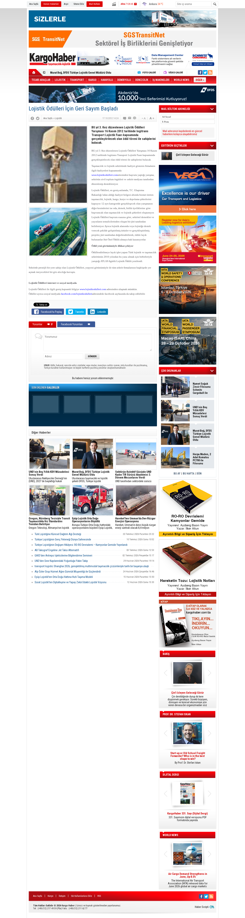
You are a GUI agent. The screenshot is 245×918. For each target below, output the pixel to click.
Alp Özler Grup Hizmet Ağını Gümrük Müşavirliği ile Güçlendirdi (68, 571)
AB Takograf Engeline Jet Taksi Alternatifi (57, 550)
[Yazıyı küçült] (143, 118)
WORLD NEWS (170, 835)
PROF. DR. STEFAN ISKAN (177, 714)
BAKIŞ (166, 653)
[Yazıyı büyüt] (151, 118)
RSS (99, 896)
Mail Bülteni (94, 4)
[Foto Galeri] (148, 72)
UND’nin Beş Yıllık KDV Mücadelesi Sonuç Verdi (200, 412)
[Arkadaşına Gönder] (129, 118)
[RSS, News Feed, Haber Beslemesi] (210, 72)
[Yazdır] (134, 118)
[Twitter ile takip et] (205, 72)
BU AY (177, 473)
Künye (50, 896)
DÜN (199, 473)
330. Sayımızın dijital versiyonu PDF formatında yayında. (187, 817)
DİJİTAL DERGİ (171, 774)
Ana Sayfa (33, 4)
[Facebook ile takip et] (200, 72)
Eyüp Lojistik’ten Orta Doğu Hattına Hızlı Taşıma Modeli (64, 576)
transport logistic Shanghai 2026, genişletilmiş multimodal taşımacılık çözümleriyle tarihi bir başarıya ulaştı (92, 566)
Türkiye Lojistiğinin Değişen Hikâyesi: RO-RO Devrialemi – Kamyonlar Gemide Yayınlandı (81, 544)
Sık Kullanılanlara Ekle (81, 896)
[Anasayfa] (36, 72)
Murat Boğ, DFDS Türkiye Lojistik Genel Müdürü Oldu (202, 435)
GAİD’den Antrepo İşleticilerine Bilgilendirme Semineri (63, 555)
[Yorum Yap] (125, 118)
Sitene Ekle (79, 4)
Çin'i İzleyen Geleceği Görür (192, 154)
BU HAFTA (188, 473)
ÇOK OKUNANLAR (171, 370)
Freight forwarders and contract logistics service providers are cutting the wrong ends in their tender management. (187, 759)
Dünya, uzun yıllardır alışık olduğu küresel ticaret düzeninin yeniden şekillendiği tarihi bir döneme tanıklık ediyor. (187, 699)
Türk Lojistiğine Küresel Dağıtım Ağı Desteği (58, 534)
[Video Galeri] (174, 72)
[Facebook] (32, 118)
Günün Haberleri (51, 4)
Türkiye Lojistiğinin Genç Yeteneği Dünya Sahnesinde (63, 539)
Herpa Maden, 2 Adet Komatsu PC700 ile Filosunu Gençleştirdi (86, 72)
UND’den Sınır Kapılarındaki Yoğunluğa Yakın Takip (61, 560)
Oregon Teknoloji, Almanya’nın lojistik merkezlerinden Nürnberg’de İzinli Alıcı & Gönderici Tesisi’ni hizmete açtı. (49, 523)
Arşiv (66, 4)
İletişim (62, 896)
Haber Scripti (202, 906)
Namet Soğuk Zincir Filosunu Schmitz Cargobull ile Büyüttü (202, 388)
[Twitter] (37, 118)
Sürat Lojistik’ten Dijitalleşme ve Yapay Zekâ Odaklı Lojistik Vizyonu (70, 582)
